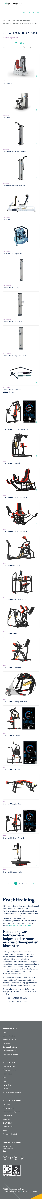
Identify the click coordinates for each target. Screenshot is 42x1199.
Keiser (9, 926)
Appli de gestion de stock (12, 1092)
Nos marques (8, 1074)
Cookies (34, 1191)
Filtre (22, 43)
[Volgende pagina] (33, 883)
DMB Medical (7, 1116)
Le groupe (6, 1104)
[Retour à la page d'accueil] (13, 4)
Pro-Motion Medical (10, 1134)
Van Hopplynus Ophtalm (11, 1112)
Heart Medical (8, 1127)
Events (5, 1089)
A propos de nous (9, 1066)
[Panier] (36, 12)
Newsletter (7, 1085)
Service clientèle (9, 1036)
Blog (4, 1081)
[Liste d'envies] (32, 12)
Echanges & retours (10, 1047)
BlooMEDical (7, 1123)
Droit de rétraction (9, 1051)
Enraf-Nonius (17, 926)
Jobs (4, 1078)
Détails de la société (10, 1070)
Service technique (9, 1040)
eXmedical (7, 1119)
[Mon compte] (27, 12)
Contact (5, 1032)
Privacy (26, 1191)
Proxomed (29, 926)
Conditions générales (10, 1054)
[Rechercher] (24, 12)
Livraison (6, 1043)
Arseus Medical (8, 1108)
